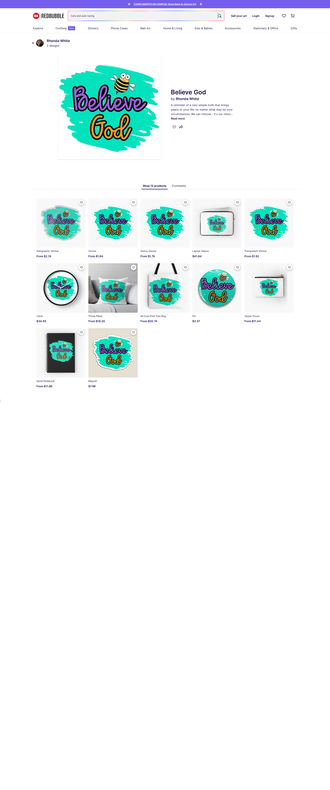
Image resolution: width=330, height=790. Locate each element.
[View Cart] (293, 16)
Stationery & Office (265, 28)
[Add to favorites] (174, 126)
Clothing (65, 28)
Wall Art (145, 28)
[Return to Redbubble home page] (48, 16)
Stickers (93, 28)
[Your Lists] (284, 16)
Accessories (233, 28)
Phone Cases (119, 28)
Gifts (294, 28)
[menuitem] (38, 28)
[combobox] (146, 16)
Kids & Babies (203, 28)
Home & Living (172, 28)
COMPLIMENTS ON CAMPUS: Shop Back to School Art (165, 4)
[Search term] (219, 15)
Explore (38, 28)
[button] (165, 4)
